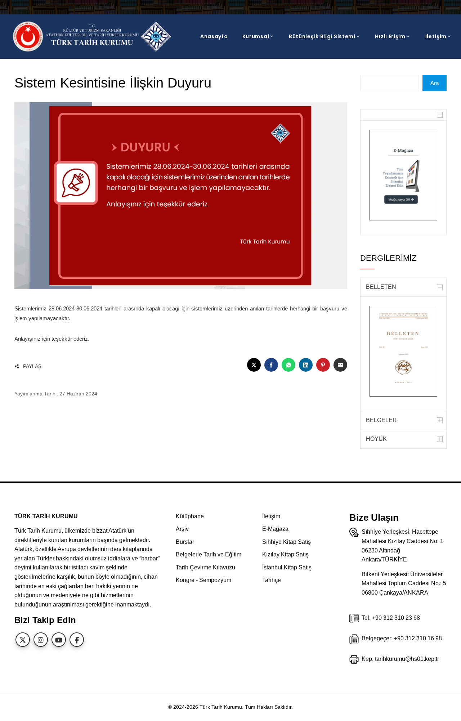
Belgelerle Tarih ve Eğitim (208, 554)
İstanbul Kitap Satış (287, 567)
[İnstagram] (40, 639)
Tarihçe (271, 580)
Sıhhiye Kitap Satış (286, 542)
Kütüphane (190, 516)
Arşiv (182, 529)
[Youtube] (59, 639)
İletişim (436, 36)
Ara (434, 83)
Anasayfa (214, 36)
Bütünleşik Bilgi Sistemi (322, 36)
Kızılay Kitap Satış (285, 554)
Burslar (185, 542)
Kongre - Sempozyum (203, 580)
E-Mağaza (275, 529)
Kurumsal (255, 36)
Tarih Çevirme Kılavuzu (205, 567)
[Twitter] (22, 639)
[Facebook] (77, 639)
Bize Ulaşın (374, 517)
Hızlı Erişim (390, 36)
